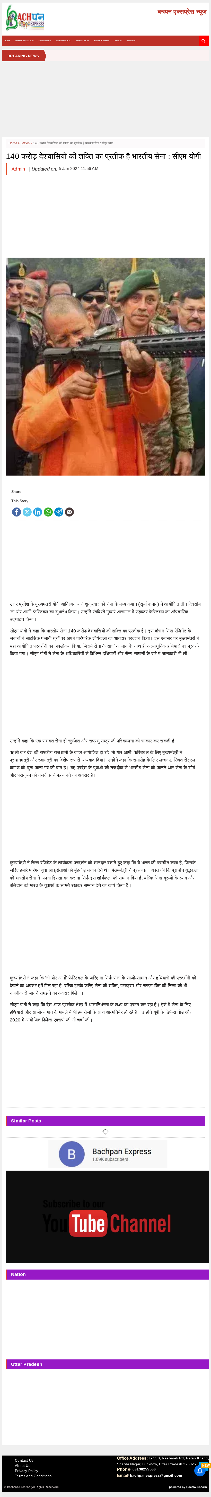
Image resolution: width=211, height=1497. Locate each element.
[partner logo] (37, 18)
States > (27, 143)
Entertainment (102, 40)
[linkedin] (37, 512)
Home (7, 40)
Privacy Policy (26, 1471)
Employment (82, 40)
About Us (22, 1466)
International (63, 40)
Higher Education (24, 40)
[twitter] (27, 512)
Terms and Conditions (33, 1476)
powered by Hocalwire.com (188, 1486)
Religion (131, 40)
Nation (118, 40)
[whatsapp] (48, 512)
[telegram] (59, 512)
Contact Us (24, 1460)
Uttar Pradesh (26, 1364)
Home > (14, 143)
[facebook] (16, 512)
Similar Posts (26, 1120)
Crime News (45, 40)
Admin (19, 169)
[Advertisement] (105, 101)
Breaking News (23, 56)
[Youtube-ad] (107, 1217)
